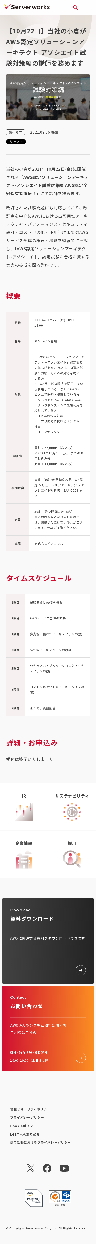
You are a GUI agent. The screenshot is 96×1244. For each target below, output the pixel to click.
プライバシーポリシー (27, 1117)
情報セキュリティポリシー (30, 1109)
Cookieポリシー (23, 1126)
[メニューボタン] (87, 7)
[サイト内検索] (75, 8)
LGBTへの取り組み (25, 1134)
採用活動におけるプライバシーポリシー (40, 1142)
